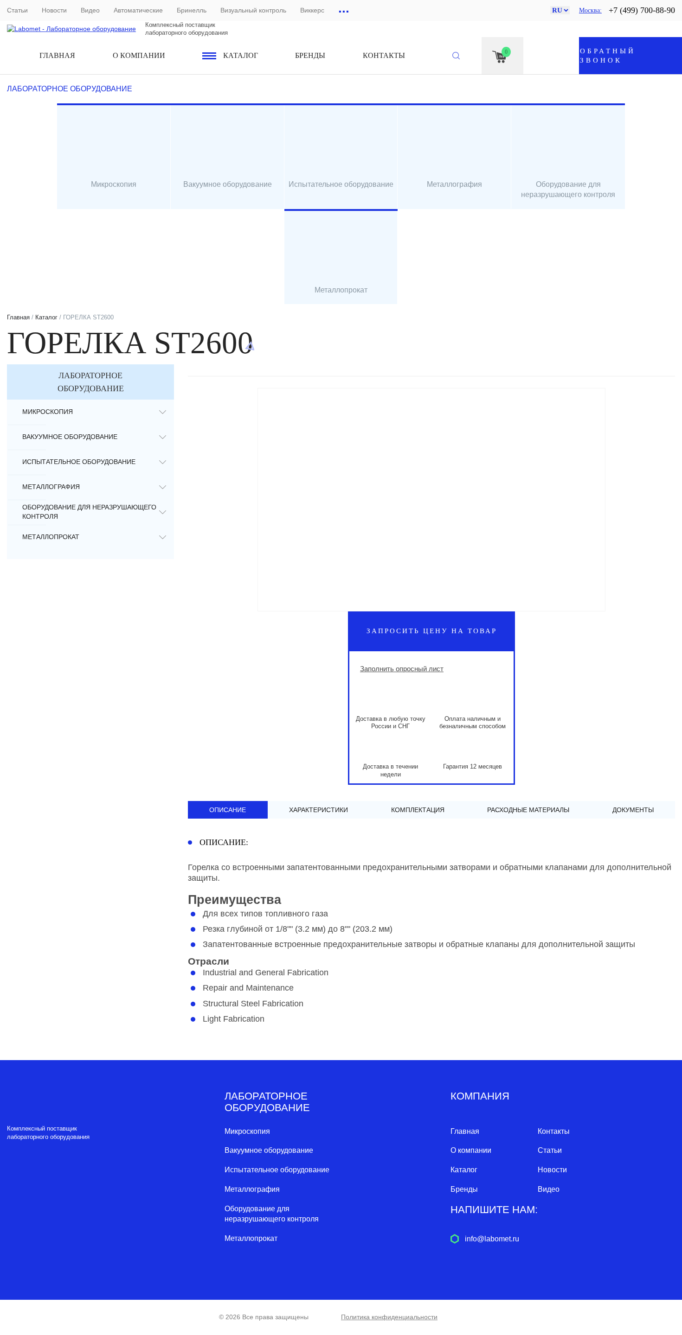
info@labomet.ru (492, 1239)
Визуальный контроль (253, 10)
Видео (90, 10)
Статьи (17, 10)
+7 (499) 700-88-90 (642, 10)
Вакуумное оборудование (69, 436)
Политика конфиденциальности (389, 1317)
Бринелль (191, 10)
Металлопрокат (50, 536)
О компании (139, 55)
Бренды (310, 55)
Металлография (51, 486)
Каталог (240, 55)
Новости (54, 10)
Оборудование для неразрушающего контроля (89, 511)
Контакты (384, 55)
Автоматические (138, 10)
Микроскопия (47, 411)
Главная (57, 55)
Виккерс (312, 10)
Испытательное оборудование (78, 461)
